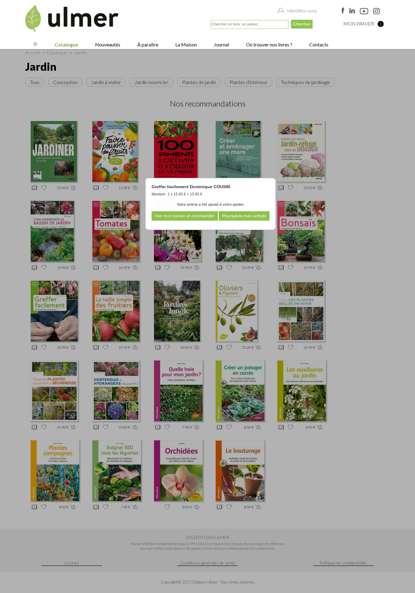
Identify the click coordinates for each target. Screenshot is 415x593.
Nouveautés (107, 44)
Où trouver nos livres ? (268, 44)
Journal (221, 44)
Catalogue (66, 44)
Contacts (318, 44)
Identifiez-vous (302, 10)
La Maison (185, 44)
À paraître (147, 44)
